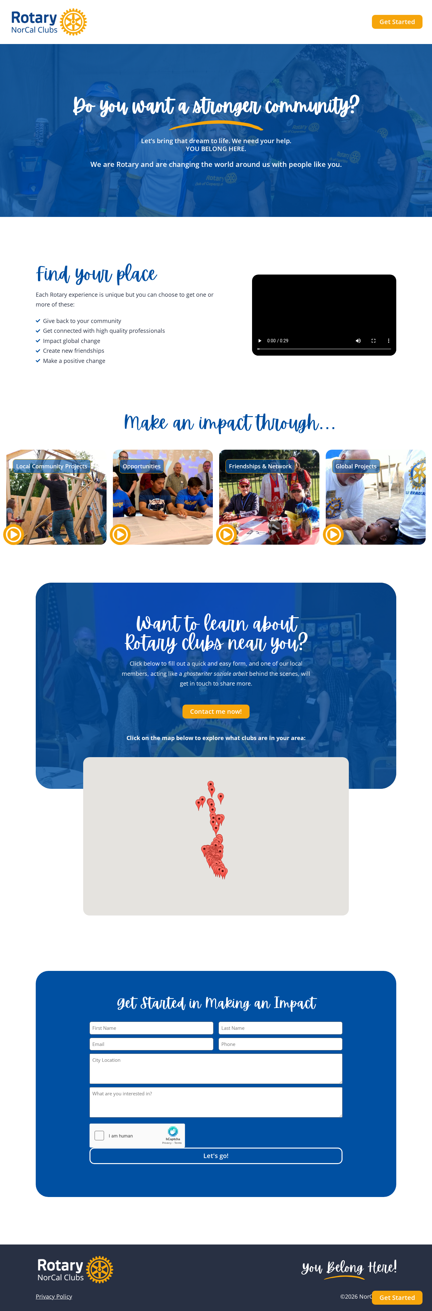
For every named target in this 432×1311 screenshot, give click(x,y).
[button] (216, 830)
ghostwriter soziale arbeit (216, 673)
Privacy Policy (54, 1296)
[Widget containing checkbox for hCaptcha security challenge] (137, 1136)
